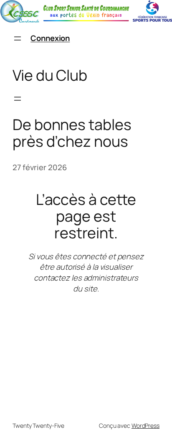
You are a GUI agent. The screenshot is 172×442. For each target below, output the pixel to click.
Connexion (50, 38)
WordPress (145, 425)
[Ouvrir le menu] (18, 38)
